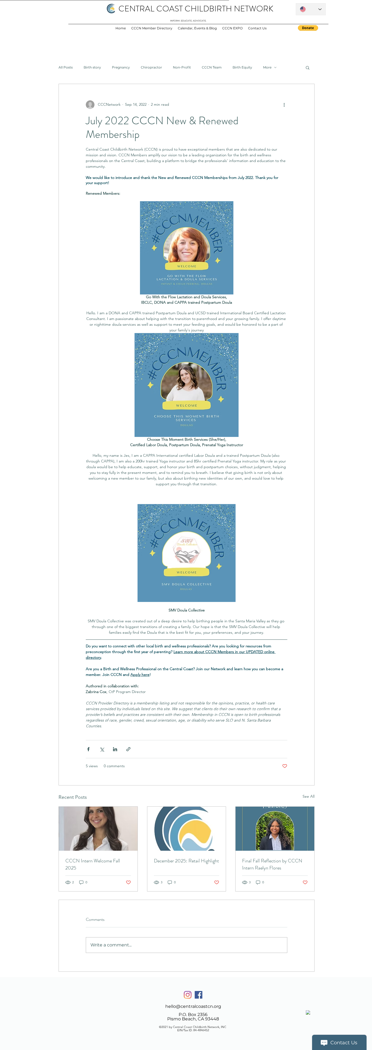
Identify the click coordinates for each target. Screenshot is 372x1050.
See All (309, 796)
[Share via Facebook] (88, 749)
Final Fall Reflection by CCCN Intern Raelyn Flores (272, 864)
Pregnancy (121, 67)
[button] (307, 67)
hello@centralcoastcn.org (193, 1006)
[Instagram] (187, 995)
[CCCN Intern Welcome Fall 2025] (98, 829)
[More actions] (284, 104)
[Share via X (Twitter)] (101, 749)
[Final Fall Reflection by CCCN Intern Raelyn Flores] (275, 829)
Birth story (92, 67)
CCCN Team (212, 67)
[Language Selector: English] (311, 9)
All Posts (66, 67)
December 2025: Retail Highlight (186, 860)
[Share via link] (128, 749)
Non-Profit (182, 67)
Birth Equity (242, 67)
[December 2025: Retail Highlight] (186, 829)
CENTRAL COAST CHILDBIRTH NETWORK (195, 8)
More (267, 67)
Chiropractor (151, 67)
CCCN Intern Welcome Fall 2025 (92, 864)
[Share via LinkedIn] (115, 749)
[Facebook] (198, 995)
